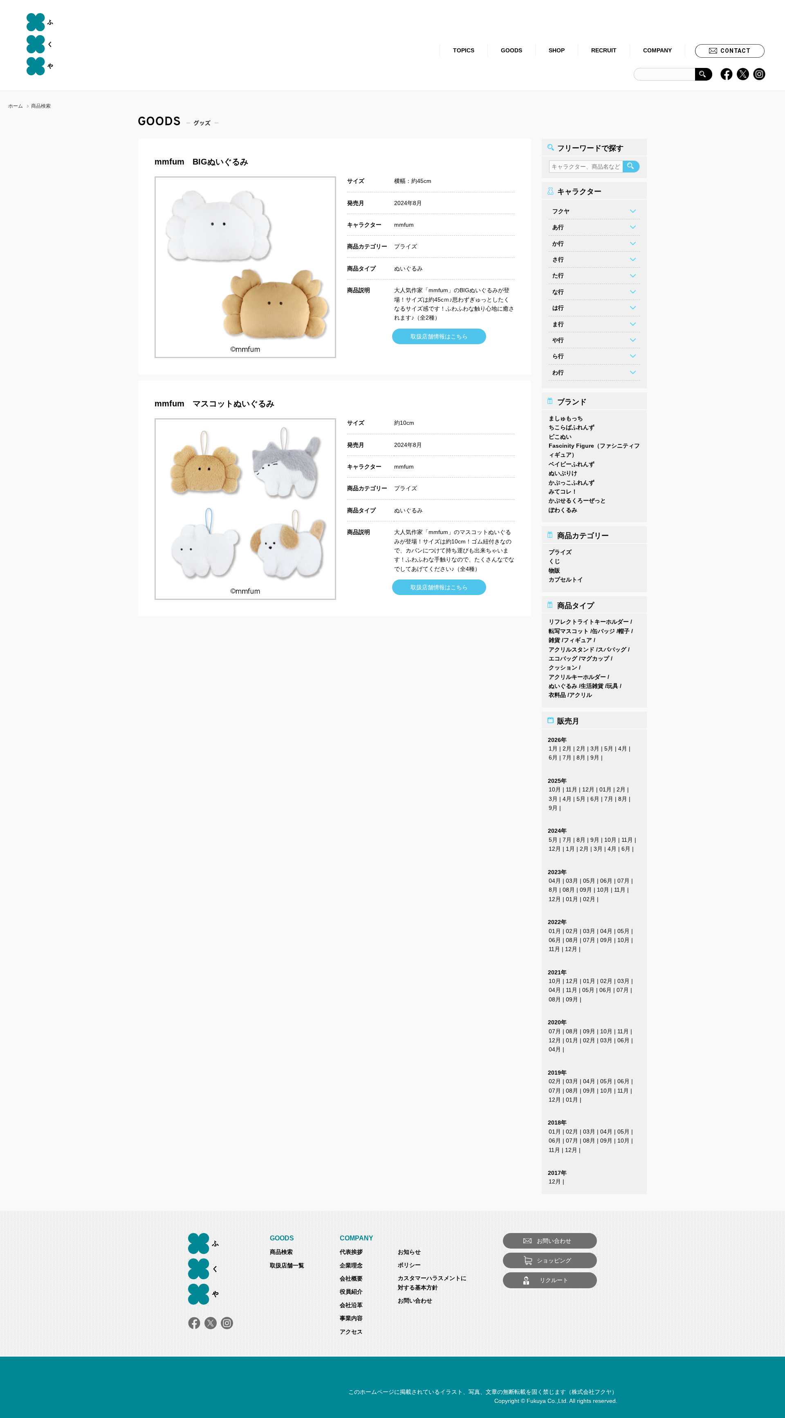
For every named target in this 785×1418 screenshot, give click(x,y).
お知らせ (409, 1252)
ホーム (15, 106)
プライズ (405, 246)
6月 (553, 757)
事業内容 (351, 1318)
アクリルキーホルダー (577, 677)
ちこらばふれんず (571, 427)
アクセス (351, 1331)
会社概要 (351, 1278)
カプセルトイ (566, 579)
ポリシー (409, 1265)
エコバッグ (563, 658)
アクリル (580, 695)
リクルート (554, 1280)
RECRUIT (604, 50)
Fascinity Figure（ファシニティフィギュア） (594, 450)
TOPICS (463, 50)
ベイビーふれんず (571, 464)
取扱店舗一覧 (287, 1265)
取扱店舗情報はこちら (439, 336)
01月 (605, 789)
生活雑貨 (592, 686)
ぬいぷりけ (563, 473)
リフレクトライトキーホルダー (589, 621)
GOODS (511, 50)
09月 (586, 889)
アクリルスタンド (571, 649)
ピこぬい (560, 436)
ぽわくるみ (563, 510)
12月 (588, 789)
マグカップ (595, 658)
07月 (623, 880)
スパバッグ (612, 649)
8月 (580, 757)
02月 (589, 899)
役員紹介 (351, 1291)
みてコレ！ (563, 491)
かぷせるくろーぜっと (577, 500)
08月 (569, 889)
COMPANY (657, 50)
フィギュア (577, 640)
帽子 (624, 631)
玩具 (612, 686)
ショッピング (554, 1260)
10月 (555, 789)
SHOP (557, 50)
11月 (571, 789)
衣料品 (557, 695)
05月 (589, 880)
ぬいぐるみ (408, 268)
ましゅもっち (566, 418)
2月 (567, 748)
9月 (594, 757)
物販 (554, 570)
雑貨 (554, 640)
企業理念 (351, 1265)
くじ (554, 561)
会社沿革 (351, 1305)
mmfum (404, 224)
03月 (572, 880)
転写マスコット (569, 631)
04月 (555, 880)
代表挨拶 (351, 1252)
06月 (606, 880)
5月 (608, 748)
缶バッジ (603, 631)
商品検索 (281, 1252)
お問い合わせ (415, 1300)
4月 (622, 748)
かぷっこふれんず (571, 482)
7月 (567, 757)
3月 (594, 748)
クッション (563, 667)
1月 (553, 748)
